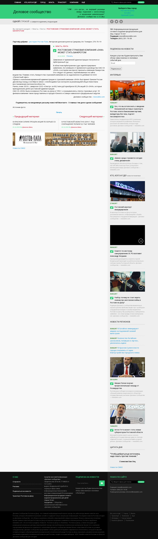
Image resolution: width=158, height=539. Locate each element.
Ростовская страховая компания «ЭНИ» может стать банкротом (81, 51)
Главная (17, 2)
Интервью (115, 518)
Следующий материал (91, 116)
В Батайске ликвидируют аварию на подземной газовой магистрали (124, 330)
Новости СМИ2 (19, 148)
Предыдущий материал (26, 116)
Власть (51, 2)
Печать (70, 56)
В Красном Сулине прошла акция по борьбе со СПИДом (34, 123)
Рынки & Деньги (117, 520)
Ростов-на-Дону (127, 10)
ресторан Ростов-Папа (38, 41)
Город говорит (126, 518)
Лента (42, 29)
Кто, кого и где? (30, 2)
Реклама (16, 486)
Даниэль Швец (27, 127)
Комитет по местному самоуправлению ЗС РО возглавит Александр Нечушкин (126, 253)
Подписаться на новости (22, 491)
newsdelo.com (99, 97)
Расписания (130, 520)
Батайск (127, 13)
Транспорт (62, 2)
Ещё (83, 2)
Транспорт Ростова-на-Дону (23, 496)
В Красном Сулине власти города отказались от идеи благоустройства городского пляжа (124, 350)
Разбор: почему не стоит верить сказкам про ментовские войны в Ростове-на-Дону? (125, 300)
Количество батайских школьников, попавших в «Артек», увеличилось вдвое (124, 340)
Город (42, 2)
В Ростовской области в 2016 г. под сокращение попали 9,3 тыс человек (78, 123)
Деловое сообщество (32, 11)
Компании (74, 2)
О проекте (16, 482)
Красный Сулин (127, 15)
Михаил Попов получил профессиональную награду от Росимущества (124, 385)
